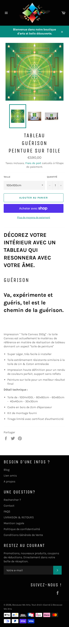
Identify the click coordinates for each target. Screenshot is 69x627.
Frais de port (33, 163)
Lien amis (10, 475)
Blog (7, 469)
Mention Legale (14, 523)
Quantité (52, 177)
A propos (9, 481)
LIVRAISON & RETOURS (19, 517)
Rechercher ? (12, 499)
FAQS (7, 511)
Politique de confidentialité (22, 529)
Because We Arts (21, 604)
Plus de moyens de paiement (33, 217)
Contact (9, 505)
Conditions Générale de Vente (23, 535)
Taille (7, 177)
